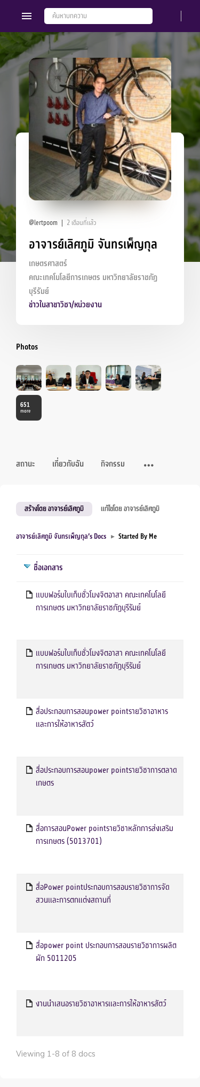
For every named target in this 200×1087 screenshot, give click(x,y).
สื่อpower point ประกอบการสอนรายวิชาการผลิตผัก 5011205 (106, 952)
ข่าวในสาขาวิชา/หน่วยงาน (65, 305)
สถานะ (25, 464)
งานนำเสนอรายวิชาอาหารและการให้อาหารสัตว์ (101, 1004)
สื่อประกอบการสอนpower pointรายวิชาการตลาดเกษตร (106, 776)
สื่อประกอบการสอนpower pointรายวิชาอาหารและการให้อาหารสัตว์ (102, 717)
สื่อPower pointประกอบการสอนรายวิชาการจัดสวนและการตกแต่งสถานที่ (103, 893)
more (25, 407)
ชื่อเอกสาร (48, 568)
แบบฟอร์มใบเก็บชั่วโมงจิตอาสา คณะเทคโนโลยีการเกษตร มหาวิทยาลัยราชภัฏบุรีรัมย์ (101, 601)
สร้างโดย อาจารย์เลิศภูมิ (54, 508)
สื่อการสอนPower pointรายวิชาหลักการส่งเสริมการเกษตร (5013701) (104, 834)
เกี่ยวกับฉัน (68, 464)
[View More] (149, 466)
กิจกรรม (113, 464)
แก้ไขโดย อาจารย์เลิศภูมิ (130, 508)
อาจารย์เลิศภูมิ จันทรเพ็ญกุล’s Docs (61, 536)
